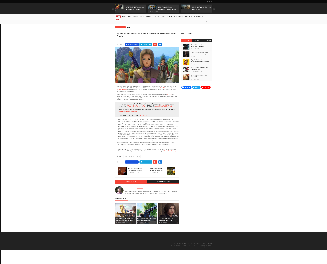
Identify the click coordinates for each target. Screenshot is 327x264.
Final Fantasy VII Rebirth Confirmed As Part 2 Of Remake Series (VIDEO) (168, 219)
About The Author (131, 181)
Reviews (156, 16)
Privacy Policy (209, 247)
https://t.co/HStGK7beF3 (163, 106)
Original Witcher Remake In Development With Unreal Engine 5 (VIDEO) (134, 9)
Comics (193, 6)
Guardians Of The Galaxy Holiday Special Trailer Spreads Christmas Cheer (200, 9)
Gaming (135, 16)
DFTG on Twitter (136, 146)
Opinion (169, 16)
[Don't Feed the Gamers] (118, 16)
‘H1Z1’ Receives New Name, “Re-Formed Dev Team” (199, 68)
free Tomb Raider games (163, 88)
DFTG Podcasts (178, 16)
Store (190, 245)
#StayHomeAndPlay (139, 106)
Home (124, 16)
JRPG (125, 156)
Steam (138, 156)
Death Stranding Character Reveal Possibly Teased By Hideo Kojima (199, 53)
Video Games (134, 6)
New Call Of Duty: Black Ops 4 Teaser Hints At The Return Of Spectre (198, 46)
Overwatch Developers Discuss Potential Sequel (199, 75)
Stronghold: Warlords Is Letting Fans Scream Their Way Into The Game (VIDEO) (157, 170)
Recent (197, 40)
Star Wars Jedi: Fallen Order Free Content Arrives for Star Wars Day (135, 170)
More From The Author (163, 181)
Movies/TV (149, 16)
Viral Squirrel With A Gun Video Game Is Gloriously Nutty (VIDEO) (125, 219)
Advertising (197, 16)
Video (129, 6)
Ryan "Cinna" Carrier (132, 39)
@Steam (129, 106)
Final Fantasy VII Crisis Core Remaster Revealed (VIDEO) (144, 219)
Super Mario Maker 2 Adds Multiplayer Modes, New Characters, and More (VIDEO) (200, 61)
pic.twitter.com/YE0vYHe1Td (128, 111)
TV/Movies (163, 6)
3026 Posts (140, 188)
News (126, 6)
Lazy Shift (196, 245)
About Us (187, 16)
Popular (186, 40)
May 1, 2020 (142, 115)
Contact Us (202, 245)
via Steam (169, 94)
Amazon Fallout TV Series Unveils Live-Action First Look (168, 8)
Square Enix (131, 156)
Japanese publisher (122, 89)
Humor (197, 6)
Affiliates (184, 245)
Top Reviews (207, 40)
